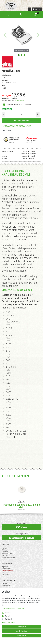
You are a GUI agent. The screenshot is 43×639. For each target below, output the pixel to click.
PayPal (7, 616)
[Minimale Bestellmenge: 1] (3, 114)
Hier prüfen (30, 142)
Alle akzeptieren (21, 627)
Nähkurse (4, 550)
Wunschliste (7, 130)
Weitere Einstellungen (8, 622)
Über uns (4, 548)
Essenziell (8, 613)
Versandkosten (19, 100)
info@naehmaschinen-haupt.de (21, 538)
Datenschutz (5, 574)
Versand (4, 584)
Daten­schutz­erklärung (9, 608)
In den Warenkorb (22, 120)
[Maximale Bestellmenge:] (37, 114)
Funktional (8, 619)
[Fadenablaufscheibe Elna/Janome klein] (21, 489)
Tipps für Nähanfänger (8, 557)
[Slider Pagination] (19, 55)
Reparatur (5, 552)
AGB (3, 572)
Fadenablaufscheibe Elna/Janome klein (21, 506)
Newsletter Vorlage (7, 554)
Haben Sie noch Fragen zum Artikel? (17, 126)
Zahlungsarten (6, 586)
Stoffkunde (5, 555)
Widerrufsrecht (6, 569)
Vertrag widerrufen (7, 570)
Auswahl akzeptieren (21, 631)
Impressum (5, 567)
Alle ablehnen (21, 635)
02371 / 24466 (21, 527)
